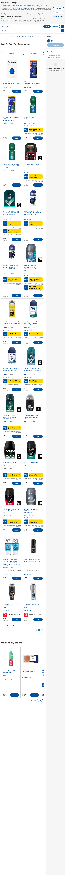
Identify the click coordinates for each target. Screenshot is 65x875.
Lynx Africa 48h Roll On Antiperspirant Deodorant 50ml (10, 463)
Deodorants (33, 36)
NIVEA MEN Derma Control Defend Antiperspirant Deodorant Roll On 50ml (10, 267)
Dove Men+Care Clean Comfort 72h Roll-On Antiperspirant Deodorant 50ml (31, 268)
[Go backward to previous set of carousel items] (38, 700)
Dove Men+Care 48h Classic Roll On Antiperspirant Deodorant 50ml (32, 510)
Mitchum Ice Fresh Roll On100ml (30, 118)
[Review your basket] (48, 40)
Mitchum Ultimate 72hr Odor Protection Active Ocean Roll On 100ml (11, 165)
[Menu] (2, 26)
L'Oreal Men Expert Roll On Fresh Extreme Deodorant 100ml (31, 605)
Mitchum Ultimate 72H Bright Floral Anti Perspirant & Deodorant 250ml (9, 673)
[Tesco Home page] (7, 26)
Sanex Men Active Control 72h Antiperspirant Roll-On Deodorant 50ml (11, 370)
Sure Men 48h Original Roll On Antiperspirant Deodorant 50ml (11, 510)
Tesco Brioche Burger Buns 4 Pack (28, 672)
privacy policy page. (22, 8)
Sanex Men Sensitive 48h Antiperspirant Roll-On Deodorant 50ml (31, 323)
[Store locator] (62, 26)
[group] (10, 672)
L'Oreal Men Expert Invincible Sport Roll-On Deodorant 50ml (11, 322)
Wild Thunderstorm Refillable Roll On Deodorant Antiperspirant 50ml (11, 118)
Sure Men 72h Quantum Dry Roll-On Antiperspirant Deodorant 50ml (10, 417)
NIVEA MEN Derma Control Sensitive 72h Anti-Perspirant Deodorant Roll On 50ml (32, 212)
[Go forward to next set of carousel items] (41, 700)
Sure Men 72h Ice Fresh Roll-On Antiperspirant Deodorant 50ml (32, 370)
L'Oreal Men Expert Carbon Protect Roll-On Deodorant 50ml (31, 417)
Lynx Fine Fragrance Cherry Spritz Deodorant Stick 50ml (32, 165)
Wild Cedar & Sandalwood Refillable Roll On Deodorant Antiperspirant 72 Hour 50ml (32, 83)
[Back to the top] (33, 636)
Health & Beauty (12, 36)
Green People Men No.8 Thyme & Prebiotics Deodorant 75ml (32, 560)
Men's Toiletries (23, 36)
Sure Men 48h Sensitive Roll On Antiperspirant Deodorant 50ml (32, 463)
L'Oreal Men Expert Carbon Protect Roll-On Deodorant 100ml (10, 605)
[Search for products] (62, 30)
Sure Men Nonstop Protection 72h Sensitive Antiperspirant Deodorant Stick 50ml (11, 212)
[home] (3, 36)
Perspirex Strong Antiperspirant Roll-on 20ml (11, 82)
